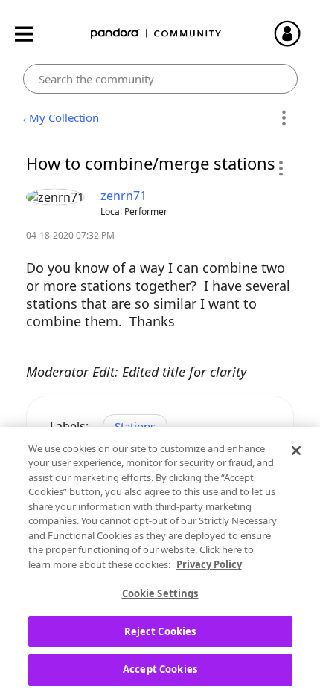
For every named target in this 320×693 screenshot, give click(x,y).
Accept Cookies (160, 669)
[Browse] (31, 34)
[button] (280, 168)
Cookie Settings (160, 593)
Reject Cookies (160, 631)
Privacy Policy (209, 564)
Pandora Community (156, 33)
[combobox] (160, 79)
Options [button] (284, 118)
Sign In (294, 33)
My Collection (64, 117)
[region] (160, 560)
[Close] (296, 450)
